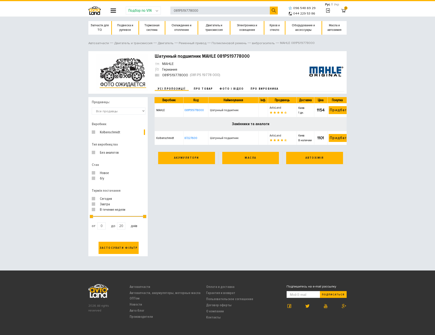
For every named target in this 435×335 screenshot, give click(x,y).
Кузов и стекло (275, 28)
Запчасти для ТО (100, 28)
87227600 (190, 138)
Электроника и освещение (247, 28)
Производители (141, 317)
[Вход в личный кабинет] (328, 11)
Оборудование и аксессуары (303, 28)
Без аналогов (109, 152)
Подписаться (333, 294)
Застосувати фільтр (119, 248)
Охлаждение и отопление (181, 28)
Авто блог (137, 311)
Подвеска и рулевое (125, 28)
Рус (327, 4)
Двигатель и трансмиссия (214, 28)
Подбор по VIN (140, 10)
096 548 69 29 (304, 8)
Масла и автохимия (334, 28)
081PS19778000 (194, 110)
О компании (215, 311)
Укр (336, 4)
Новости (136, 304)
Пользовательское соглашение (229, 299)
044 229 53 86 (304, 13)
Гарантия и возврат (220, 293)
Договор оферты (219, 305)
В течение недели (112, 209)
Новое (104, 173)
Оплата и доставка (220, 287)
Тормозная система (152, 28)
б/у (102, 178)
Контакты (213, 317)
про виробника (265, 89)
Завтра (105, 204)
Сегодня (106, 198)
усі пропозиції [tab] (172, 89)
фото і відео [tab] (232, 89)
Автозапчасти (140, 287)
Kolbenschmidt (110, 132)
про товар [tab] (203, 89)
